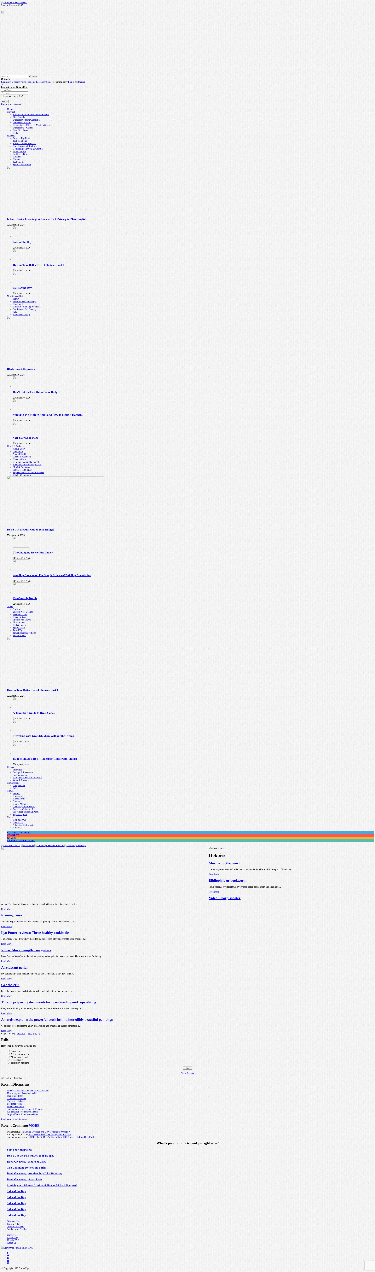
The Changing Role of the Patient (33, 552)
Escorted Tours (20, 614)
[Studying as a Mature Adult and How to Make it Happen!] (21, 409)
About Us (17, 827)
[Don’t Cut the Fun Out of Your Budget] (21, 386)
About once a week (20, 1057)
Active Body (19, 449)
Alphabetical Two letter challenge (22, 1111)
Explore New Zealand (23, 612)
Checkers (17, 801)
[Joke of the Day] (21, 236)
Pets (15, 312)
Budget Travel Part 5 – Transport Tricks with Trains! (45, 758)
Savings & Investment (23, 772)
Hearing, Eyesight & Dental (26, 462)
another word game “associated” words (25, 1109)
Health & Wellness (15, 446)
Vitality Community (22, 475)
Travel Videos (19, 635)
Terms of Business (15, 1226)
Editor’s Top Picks (21, 138)
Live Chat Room (20, 130)
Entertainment (19, 151)
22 (29, 1033)
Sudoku (16, 793)
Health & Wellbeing (22, 456)
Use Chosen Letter (15, 1106)
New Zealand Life (15, 296)
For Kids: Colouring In (23, 809)
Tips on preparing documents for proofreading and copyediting (48, 1002)
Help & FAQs (19, 819)
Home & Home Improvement (26, 306)
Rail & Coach (19, 625)
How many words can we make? (22, 1093)
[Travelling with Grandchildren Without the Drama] (21, 730)
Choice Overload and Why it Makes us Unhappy (47, 1131)
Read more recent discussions (14, 1119)
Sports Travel (19, 627)
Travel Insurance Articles (24, 633)
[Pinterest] (8, 1258)
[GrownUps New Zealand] (14, 2)
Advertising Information (24, 825)
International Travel (22, 619)
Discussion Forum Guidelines (26, 120)
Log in (71, 82)
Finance (10, 767)
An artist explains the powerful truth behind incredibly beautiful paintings (57, 1019)
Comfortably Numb (25, 598)
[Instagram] (8, 1260)
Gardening (18, 304)
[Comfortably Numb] (21, 592)
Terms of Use (13, 1221)
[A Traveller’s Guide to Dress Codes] (21, 707)
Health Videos (19, 459)
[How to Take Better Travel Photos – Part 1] (21, 259)
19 (22, 1033)
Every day (15, 1051)
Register (81, 82)
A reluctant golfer (14, 967)
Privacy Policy (14, 1224)
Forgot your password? (12, 104)
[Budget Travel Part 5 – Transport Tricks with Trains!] (21, 753)
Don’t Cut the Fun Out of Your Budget (36, 392)
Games (10, 791)
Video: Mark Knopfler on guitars (26, 950)
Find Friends (19, 117)
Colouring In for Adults (24, 806)
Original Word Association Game (22, 1114)
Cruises (16, 609)
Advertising (12, 1237)
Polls (15, 788)
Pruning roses (11, 915)
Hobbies (17, 156)
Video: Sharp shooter (225, 898)
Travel (10, 606)
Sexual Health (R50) (22, 470)
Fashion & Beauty (21, 154)
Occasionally (17, 1060)
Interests (11, 135)
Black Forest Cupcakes (21, 369)
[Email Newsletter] (8, 1263)
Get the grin (10, 985)
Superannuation (20, 775)
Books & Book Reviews (24, 143)
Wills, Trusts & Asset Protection (27, 777)
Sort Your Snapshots (25, 437)
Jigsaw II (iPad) (20, 814)
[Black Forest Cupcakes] (55, 363)
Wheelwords (19, 798)
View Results (187, 1073)
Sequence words (14, 1104)
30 (36, 1033)
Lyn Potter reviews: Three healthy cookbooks (35, 933)
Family (16, 299)
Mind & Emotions (21, 467)
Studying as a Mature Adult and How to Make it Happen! (48, 414)
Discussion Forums (22, 122)
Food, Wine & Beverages (24, 301)
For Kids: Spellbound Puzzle (26, 812)
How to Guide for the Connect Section (31, 114)
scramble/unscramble (16, 1098)
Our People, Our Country (24, 309)
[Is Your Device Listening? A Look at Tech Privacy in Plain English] (55, 213)
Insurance (17, 769)
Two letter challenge (16, 1101)
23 (31, 1033)
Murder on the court (224, 863)
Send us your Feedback (18, 1229)
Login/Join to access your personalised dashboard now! (27, 82)
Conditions (18, 451)
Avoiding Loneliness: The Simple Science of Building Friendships (52, 575)
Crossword (18, 796)
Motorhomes (19, 622)
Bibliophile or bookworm (228, 880)
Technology (18, 162)
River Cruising (20, 617)
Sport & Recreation (22, 164)
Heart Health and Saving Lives (27, 464)
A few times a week (20, 1054)
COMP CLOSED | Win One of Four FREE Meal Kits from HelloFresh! (61, 1137)
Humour (17, 159)
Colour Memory (20, 804)
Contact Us (18, 822)
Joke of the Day (22, 242)
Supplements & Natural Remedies (28, 472)
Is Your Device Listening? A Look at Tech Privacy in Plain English (46, 219)
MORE (34, 1125)
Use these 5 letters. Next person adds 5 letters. (28, 1090)
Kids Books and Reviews (24, 146)
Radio (15, 133)
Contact (10, 817)
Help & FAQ (13, 1240)
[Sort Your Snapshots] (21, 432)
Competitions (13, 783)
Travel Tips (18, 630)
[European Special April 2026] (105, 897)
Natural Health (20, 454)
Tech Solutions (20, 141)
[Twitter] (8, 1255)
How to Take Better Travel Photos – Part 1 (38, 264)
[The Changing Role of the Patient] (21, 547)
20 (24, 1033)
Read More (214, 874)
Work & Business (21, 780)
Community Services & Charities (28, 149)
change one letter (15, 1096)
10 (18, 1033)
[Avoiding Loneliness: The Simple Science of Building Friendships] (21, 569)
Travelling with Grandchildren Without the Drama (43, 735)
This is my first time (20, 1063)
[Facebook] (7, 1253)
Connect (11, 112)
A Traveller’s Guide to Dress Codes (33, 712)
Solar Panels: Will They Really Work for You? (49, 1134)
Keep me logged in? (14, 96)
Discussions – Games (23, 127)
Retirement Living (21, 314)
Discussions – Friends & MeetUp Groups (32, 125)
